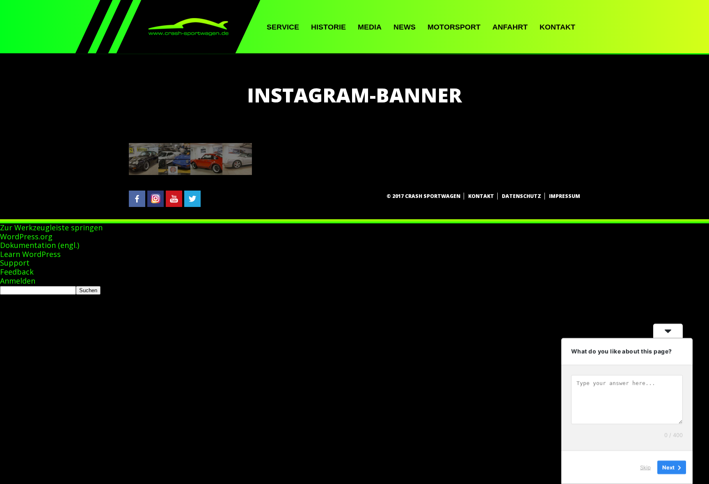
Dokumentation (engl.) (39, 245)
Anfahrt (510, 27)
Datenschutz (521, 196)
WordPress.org (26, 236)
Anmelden (17, 281)
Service (283, 27)
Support (15, 263)
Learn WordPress (30, 254)
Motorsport (454, 27)
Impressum (564, 196)
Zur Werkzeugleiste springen (51, 227)
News (404, 27)
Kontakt (557, 27)
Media (370, 27)
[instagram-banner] (190, 172)
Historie (328, 27)
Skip (645, 467)
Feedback (17, 272)
